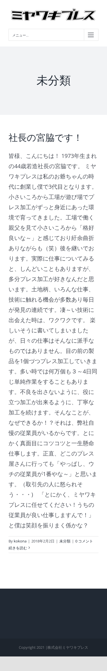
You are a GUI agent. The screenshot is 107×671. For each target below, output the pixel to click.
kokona (20, 541)
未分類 (64, 541)
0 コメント (84, 541)
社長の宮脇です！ (45, 137)
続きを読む (18, 547)
